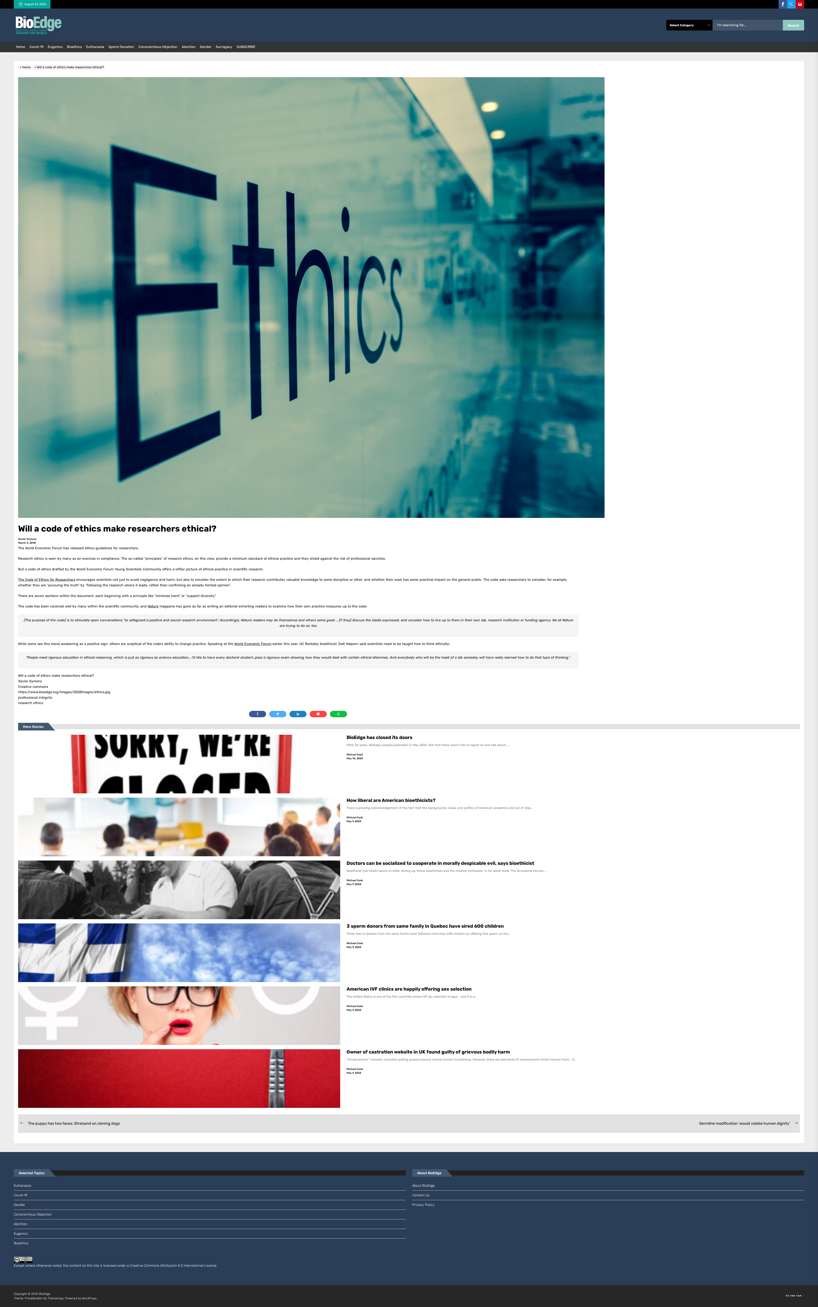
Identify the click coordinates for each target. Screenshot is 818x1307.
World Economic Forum (252, 644)
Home (20, 47)
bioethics (74, 47)
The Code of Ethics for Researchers (46, 580)
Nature (153, 606)
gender (206, 47)
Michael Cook (355, 754)
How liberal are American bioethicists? (391, 800)
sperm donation (121, 47)
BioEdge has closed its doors (379, 737)
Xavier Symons (27, 539)
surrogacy (224, 47)
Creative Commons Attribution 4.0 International (166, 1266)
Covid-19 (36, 47)
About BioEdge (423, 1186)
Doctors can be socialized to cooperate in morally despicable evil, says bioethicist (441, 863)
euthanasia (95, 47)
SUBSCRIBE (246, 47)
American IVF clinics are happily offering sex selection (409, 989)
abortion (189, 47)
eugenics (55, 47)
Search (793, 25)
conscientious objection (157, 47)
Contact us (420, 1195)
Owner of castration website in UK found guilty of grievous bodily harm (429, 1052)
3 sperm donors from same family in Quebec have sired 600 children (426, 926)
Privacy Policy (423, 1205)
